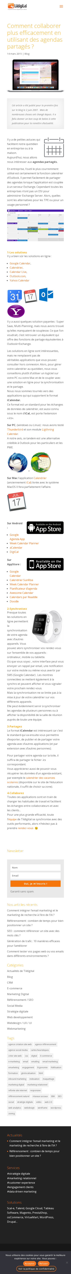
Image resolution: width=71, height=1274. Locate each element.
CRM (10, 982)
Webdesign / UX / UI (19, 1023)
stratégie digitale (25, 1102)
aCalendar (16, 547)
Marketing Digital (18, 994)
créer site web (15, 1055)
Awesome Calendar (21, 593)
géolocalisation (28, 1073)
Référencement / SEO (20, 1000)
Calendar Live (18, 272)
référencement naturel (18, 1096)
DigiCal (14, 552)
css (26, 1055)
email (25, 1061)
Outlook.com (17, 276)
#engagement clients (20, 1187)
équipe (12, 819)
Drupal (11, 1221)
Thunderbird (15, 429)
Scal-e (10, 1208)
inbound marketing (17, 1079)
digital (34, 1055)
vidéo (38, 1102)
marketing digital (16, 1084)
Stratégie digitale (17, 1011)
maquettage (48, 1079)
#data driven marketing (21, 1191)
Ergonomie (42, 1067)
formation (13, 1073)
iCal (28, 482)
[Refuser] (67, 1262)
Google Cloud (34, 1208)
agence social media (18, 1050)
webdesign (29, 1107)
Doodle (14, 601)
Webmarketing (16, 1028)
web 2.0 (48, 1102)
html (41, 1073)
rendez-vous (25, 828)
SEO (60, 1096)
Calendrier (16, 267)
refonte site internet (17, 1090)
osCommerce (15, 1217)
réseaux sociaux (40, 1096)
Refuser (43, 1263)
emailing (35, 1061)
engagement (28, 1067)
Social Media (14, 1006)
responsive (35, 1090)
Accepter (30, 1263)
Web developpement (20, 1017)
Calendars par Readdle (23, 597)
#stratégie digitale (18, 1173)
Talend (20, 1208)
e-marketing (14, 1061)
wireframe (42, 1107)
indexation (34, 1079)
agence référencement (45, 1044)
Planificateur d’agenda (23, 588)
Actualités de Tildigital (20, 971)
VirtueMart (31, 1217)
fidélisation (56, 1067)
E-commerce (14, 988)
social (11, 1102)
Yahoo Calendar (19, 280)
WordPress (46, 1217)
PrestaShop (39, 1212)
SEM (53, 1096)
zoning (11, 1113)
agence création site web (20, 1044)
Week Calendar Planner (24, 543)
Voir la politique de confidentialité (36, 1268)
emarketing (13, 1067)
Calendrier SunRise (21, 580)
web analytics (14, 1107)
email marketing (50, 1061)
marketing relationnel (37, 1084)
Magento (25, 1212)
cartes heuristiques (40, 1050)
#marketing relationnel (21, 1178)
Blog (26, 53)
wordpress (56, 1107)
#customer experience (21, 1182)
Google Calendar (20, 263)
